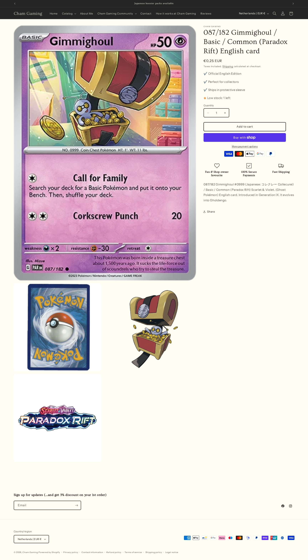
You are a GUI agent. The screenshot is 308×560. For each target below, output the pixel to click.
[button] (69, 14)
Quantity (209, 105)
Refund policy (113, 552)
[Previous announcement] (15, 3)
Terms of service (133, 552)
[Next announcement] (293, 3)
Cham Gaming (30, 552)
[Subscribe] (76, 505)
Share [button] (211, 211)
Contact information (92, 552)
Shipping (227, 66)
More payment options (245, 146)
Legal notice (171, 552)
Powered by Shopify (49, 552)
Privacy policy (70, 552)
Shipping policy (153, 552)
